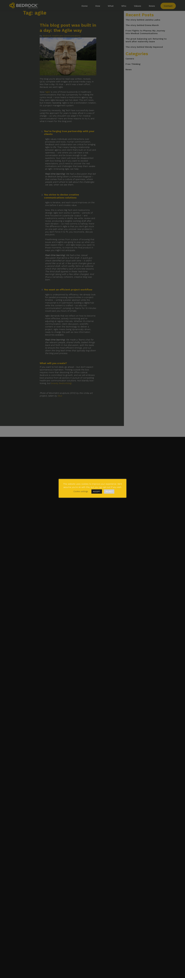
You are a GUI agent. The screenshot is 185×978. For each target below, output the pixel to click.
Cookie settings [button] (80, 491)
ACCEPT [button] (96, 491)
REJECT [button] (109, 491)
